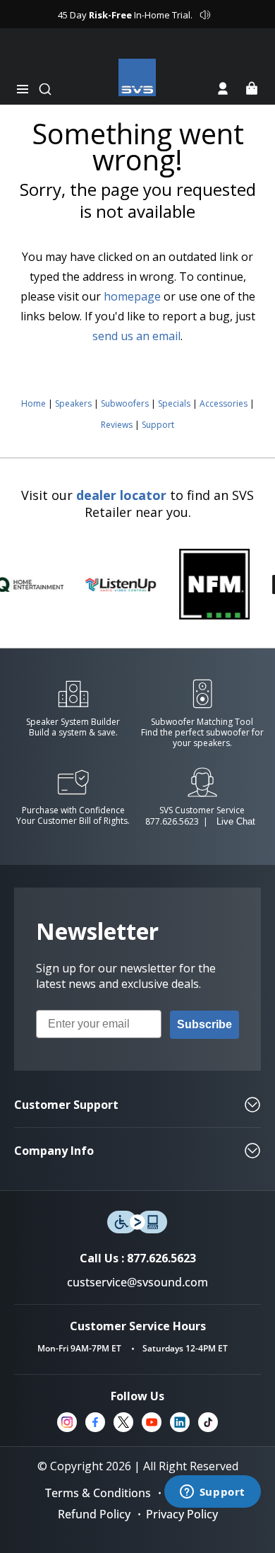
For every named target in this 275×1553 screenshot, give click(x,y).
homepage (132, 296)
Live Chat (235, 821)
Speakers (73, 403)
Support (158, 425)
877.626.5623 (172, 821)
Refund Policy (94, 1514)
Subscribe (204, 1024)
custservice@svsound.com (137, 1282)
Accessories (224, 403)
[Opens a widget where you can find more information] (212, 1493)
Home (33, 403)
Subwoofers (125, 403)
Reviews (117, 425)
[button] (23, 89)
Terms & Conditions (98, 1493)
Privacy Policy (182, 1514)
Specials (174, 403)
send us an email (136, 336)
